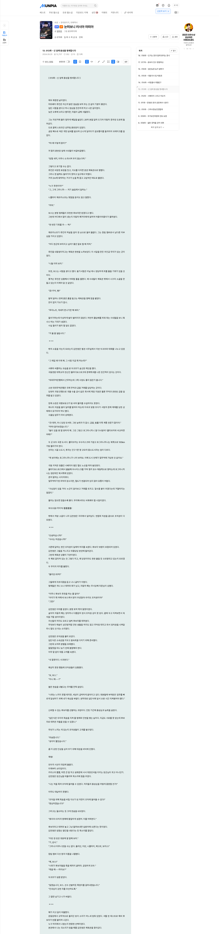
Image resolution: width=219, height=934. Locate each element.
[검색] (95, 5)
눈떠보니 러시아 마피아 (79, 27)
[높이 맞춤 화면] (113, 62)
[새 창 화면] (118, 62)
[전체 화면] (108, 62)
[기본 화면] (99, 62)
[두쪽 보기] (80, 62)
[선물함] (157, 5)
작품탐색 (4, 35)
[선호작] (163, 5)
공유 (176, 37)
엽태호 (59, 31)
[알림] (169, 5)
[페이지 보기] (92, 62)
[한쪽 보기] (75, 62)
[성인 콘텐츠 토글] (176, 12)
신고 (166, 37)
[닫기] (168, 11)
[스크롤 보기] (87, 62)
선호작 (4, 43)
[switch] (68, 62)
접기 (174, 51)
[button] (47, 62)
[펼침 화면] (103, 62)
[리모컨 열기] (4, 25)
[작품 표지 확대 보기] (46, 30)
